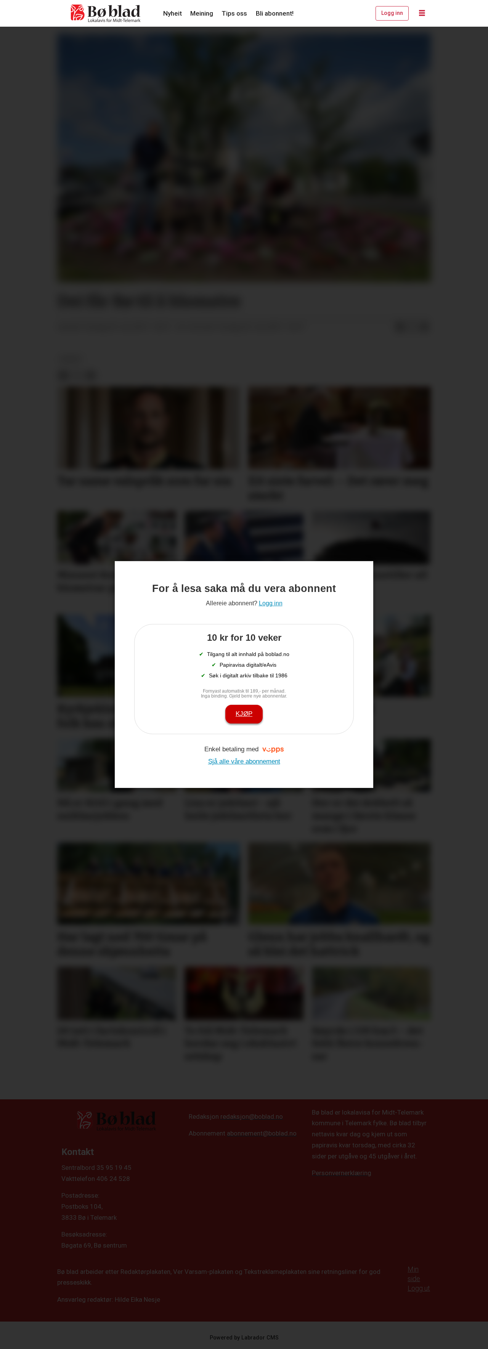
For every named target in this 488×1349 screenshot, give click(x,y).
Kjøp (244, 713)
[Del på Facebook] (400, 327)
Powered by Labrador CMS (244, 1338)
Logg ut (419, 1288)
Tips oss (234, 13)
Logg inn (392, 13)
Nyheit (172, 13)
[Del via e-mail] (424, 327)
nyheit (70, 359)
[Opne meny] (422, 13)
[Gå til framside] (106, 13)
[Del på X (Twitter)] (412, 327)
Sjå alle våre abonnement (244, 761)
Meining (201, 13)
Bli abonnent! (275, 13)
